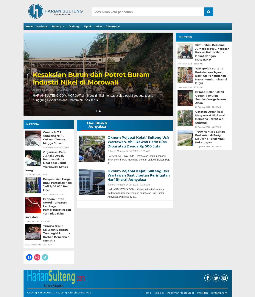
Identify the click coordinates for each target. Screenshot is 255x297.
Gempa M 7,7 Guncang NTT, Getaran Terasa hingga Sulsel (54, 138)
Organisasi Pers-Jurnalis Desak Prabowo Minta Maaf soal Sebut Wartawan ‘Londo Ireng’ (46, 161)
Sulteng (56, 26)
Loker (98, 26)
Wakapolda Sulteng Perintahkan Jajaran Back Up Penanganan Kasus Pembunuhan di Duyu (211, 76)
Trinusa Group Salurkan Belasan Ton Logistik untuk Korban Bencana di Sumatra (56, 233)
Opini (87, 26)
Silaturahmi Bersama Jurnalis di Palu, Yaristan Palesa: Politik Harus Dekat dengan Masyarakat (212, 52)
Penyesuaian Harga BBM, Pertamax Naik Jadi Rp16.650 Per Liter (57, 184)
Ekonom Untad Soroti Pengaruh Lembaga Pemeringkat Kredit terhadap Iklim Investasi (48, 208)
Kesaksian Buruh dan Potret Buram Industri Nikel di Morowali (91, 78)
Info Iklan (202, 292)
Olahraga (74, 26)
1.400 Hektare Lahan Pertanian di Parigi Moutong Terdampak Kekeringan (210, 137)
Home (29, 26)
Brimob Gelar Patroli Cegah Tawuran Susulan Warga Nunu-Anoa (210, 97)
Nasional (42, 26)
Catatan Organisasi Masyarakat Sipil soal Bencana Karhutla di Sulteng (210, 117)
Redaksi (159, 292)
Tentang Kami (219, 292)
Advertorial (113, 26)
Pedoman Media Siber (180, 292)
